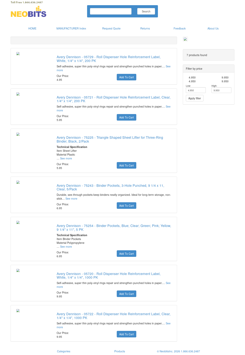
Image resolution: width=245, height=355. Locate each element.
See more (66, 158)
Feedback (180, 28)
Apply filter (194, 98)
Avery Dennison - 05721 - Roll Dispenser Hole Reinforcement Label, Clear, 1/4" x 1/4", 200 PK (114, 99)
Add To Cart (126, 77)
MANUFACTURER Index (71, 28)
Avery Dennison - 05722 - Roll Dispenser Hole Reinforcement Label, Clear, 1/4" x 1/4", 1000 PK (114, 315)
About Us (213, 28)
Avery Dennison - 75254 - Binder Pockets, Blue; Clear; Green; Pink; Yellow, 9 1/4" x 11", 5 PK (114, 227)
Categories (63, 351)
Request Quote (111, 28)
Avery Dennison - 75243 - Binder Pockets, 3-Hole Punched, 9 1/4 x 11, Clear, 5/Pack (110, 187)
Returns (145, 28)
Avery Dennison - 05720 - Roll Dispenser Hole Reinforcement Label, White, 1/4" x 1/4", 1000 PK (109, 275)
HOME (32, 28)
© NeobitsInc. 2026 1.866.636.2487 (178, 351)
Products (119, 351)
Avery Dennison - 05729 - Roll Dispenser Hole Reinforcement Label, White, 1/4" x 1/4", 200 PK (109, 58)
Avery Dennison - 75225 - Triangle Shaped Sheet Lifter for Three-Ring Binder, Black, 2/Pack (110, 139)
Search (146, 11)
